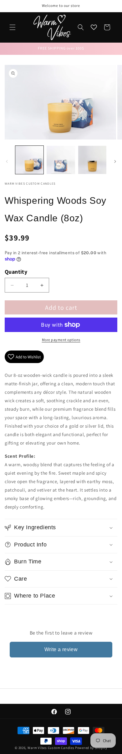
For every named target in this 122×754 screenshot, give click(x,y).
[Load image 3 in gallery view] (92, 160)
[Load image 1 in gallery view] (29, 160)
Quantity (16, 271)
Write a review (61, 649)
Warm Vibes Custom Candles (51, 748)
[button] (12, 27)
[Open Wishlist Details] (94, 27)
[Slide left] (7, 161)
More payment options (61, 339)
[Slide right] (115, 161)
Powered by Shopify (91, 748)
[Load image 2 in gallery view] (61, 160)
